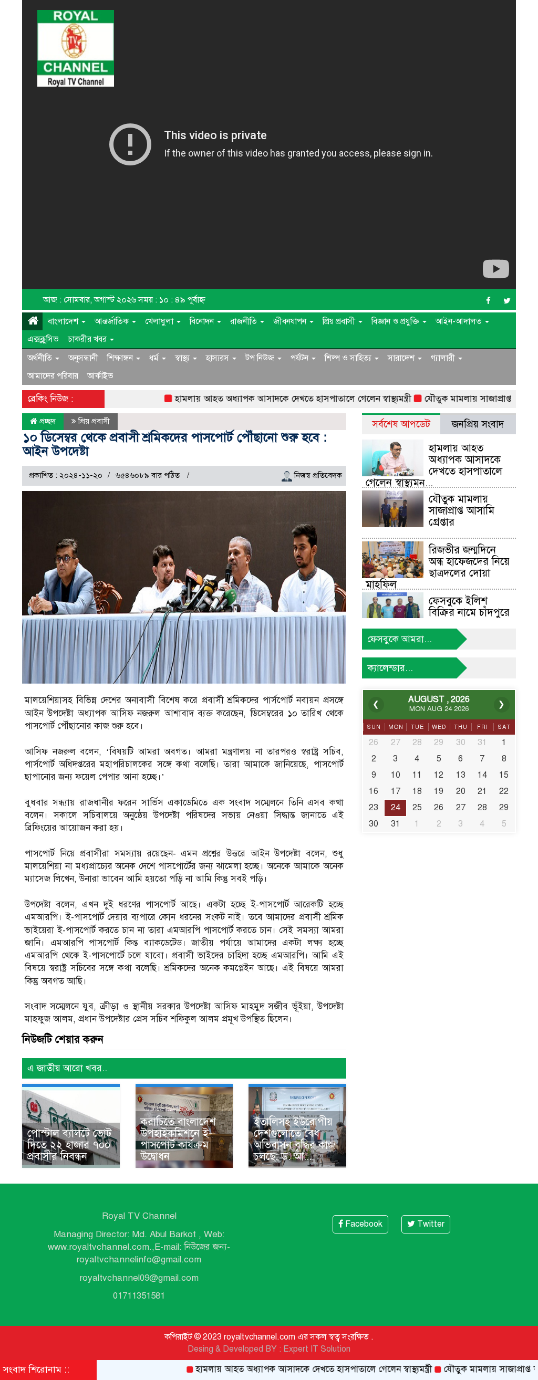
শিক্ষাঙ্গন (121, 358)
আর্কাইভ (100, 376)
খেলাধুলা (160, 321)
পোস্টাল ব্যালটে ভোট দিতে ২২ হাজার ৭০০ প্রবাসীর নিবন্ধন (69, 1145)
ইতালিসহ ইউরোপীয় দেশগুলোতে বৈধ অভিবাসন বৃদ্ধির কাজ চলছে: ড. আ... (294, 1139)
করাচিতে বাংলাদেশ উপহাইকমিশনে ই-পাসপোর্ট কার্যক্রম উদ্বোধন (178, 1139)
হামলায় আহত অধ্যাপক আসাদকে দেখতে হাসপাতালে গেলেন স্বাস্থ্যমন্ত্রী (266, 398)
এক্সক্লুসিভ (43, 339)
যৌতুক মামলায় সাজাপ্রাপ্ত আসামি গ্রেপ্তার (467, 398)
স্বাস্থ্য (183, 358)
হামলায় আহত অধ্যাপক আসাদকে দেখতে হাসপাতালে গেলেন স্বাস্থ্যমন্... (434, 465)
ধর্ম (155, 358)
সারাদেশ (402, 358)
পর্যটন (301, 358)
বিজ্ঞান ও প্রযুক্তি (396, 321)
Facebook (362, 1224)
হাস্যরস (218, 358)
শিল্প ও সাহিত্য (349, 358)
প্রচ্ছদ (46, 421)
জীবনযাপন (290, 321)
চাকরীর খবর (88, 339)
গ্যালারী (444, 358)
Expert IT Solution (316, 1349)
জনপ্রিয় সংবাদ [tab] (478, 424)
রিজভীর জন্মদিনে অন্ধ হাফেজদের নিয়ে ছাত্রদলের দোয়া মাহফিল (438, 567)
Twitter (429, 1224)
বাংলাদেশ (64, 321)
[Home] (32, 321)
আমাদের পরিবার (52, 376)
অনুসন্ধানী (83, 358)
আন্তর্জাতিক (113, 321)
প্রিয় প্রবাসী (340, 321)
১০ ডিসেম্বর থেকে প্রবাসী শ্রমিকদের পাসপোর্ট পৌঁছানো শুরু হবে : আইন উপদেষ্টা (175, 444)
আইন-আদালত (460, 321)
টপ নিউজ (260, 358)
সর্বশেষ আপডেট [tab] (401, 424)
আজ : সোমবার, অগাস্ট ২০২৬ (89, 300)
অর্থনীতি (40, 358)
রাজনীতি (244, 321)
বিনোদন (203, 321)
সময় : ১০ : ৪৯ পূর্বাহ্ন (171, 300)
